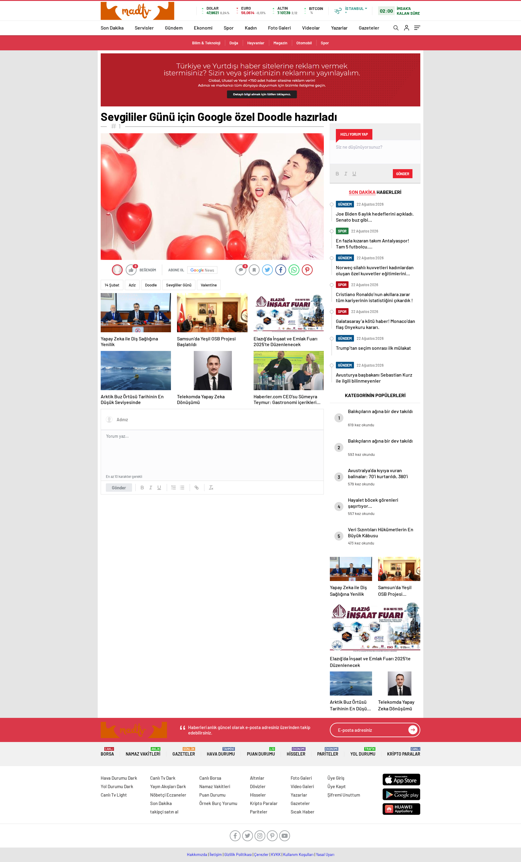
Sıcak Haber (302, 811)
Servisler (144, 27)
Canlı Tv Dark (162, 778)
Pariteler (327, 751)
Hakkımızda (197, 854)
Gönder (119, 487)
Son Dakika (112, 27)
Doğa (233, 42)
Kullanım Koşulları (298, 854)
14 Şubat (112, 285)
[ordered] (173, 487)
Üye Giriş (335, 778)
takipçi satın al (164, 811)
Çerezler (261, 854)
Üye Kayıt (336, 786)
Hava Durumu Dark (119, 778)
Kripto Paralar (403, 751)
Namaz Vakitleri (143, 751)
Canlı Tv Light (114, 794)
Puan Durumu (261, 751)
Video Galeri (302, 786)
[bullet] (182, 487)
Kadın (251, 27)
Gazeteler (369, 27)
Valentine (209, 285)
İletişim (216, 854)
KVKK (276, 854)
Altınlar (257, 778)
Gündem (174, 27)
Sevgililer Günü (178, 285)
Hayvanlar (255, 42)
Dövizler (258, 786)
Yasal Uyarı (325, 854)
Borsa (107, 751)
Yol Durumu (362, 751)
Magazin (280, 42)
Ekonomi (203, 27)
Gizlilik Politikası (238, 854)
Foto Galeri (279, 27)
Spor (229, 27)
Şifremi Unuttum (343, 794)
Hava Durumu (221, 751)
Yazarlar (339, 27)
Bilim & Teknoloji (206, 42)
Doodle (151, 285)
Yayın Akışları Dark (168, 786)
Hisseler (296, 751)
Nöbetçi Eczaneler (168, 794)
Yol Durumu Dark (117, 786)
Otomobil (304, 42)
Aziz (132, 285)
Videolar (311, 27)
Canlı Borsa (210, 778)
